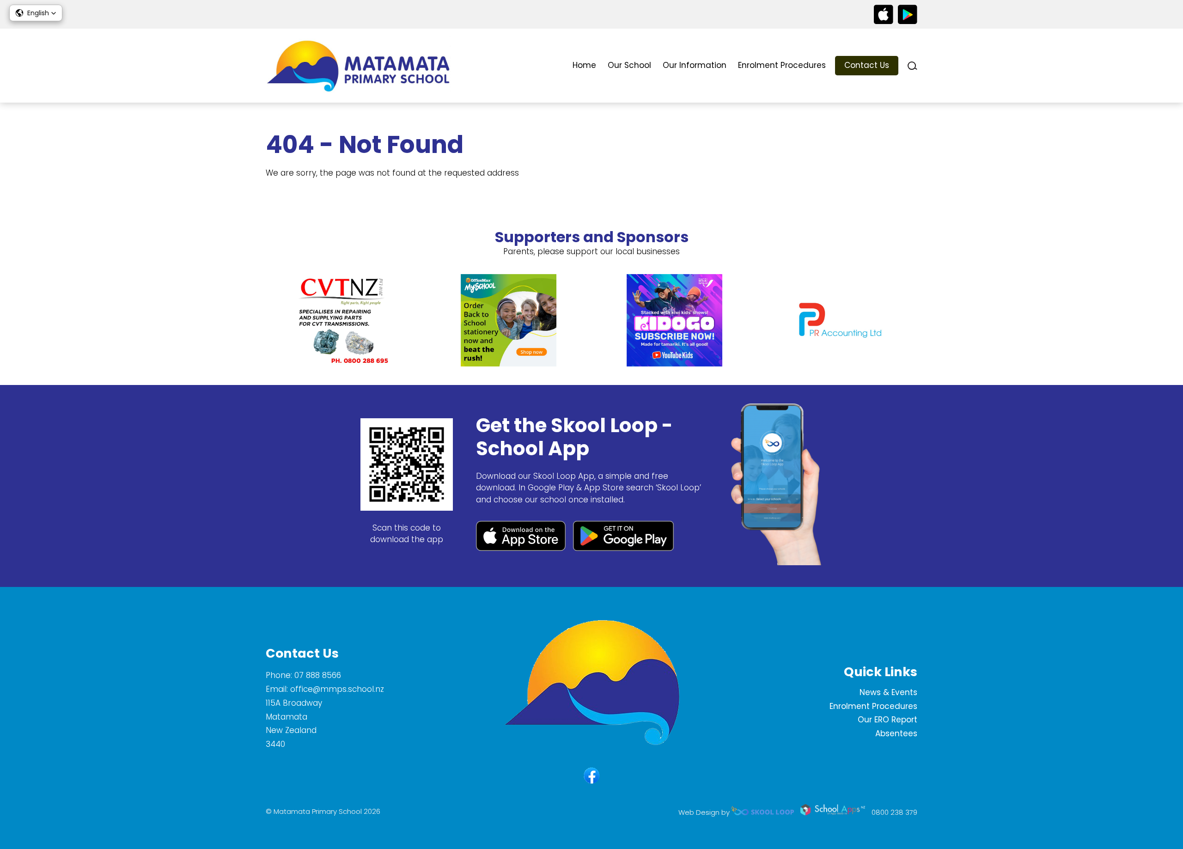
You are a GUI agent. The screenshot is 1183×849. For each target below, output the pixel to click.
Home (584, 65)
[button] (35, 13)
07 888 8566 (317, 675)
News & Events (888, 692)
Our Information (694, 65)
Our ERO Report (887, 719)
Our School (629, 65)
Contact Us (866, 65)
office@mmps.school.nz (337, 689)
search (912, 66)
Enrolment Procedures (782, 65)
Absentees (896, 733)
